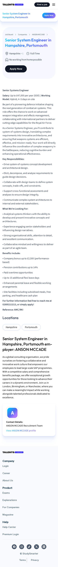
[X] (36, 546)
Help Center (9, 527)
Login (5, 466)
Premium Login (10, 534)
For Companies (10, 507)
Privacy (35, 560)
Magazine (7, 514)
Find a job (42, 4)
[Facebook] (14, 546)
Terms (22, 560)
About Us (7, 480)
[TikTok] (29, 546)
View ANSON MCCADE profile (21, 430)
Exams (6, 492)
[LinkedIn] (43, 546)
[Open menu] (54, 4)
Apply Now (48, 15)
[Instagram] (21, 546)
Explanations (9, 500)
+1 (22, 53)
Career (6, 473)
